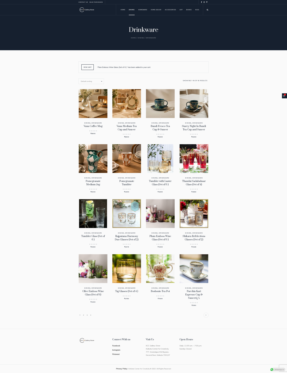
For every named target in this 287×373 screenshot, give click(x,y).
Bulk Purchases (96, 2)
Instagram (116, 350)
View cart (88, 67)
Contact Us (83, 2)
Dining (141, 38)
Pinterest (116, 354)
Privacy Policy (121, 369)
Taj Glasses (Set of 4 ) (126, 291)
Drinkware (96, 123)
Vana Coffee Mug (93, 126)
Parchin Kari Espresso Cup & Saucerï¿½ (194, 295)
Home (133, 38)
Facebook (116, 346)
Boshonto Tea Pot (160, 291)
